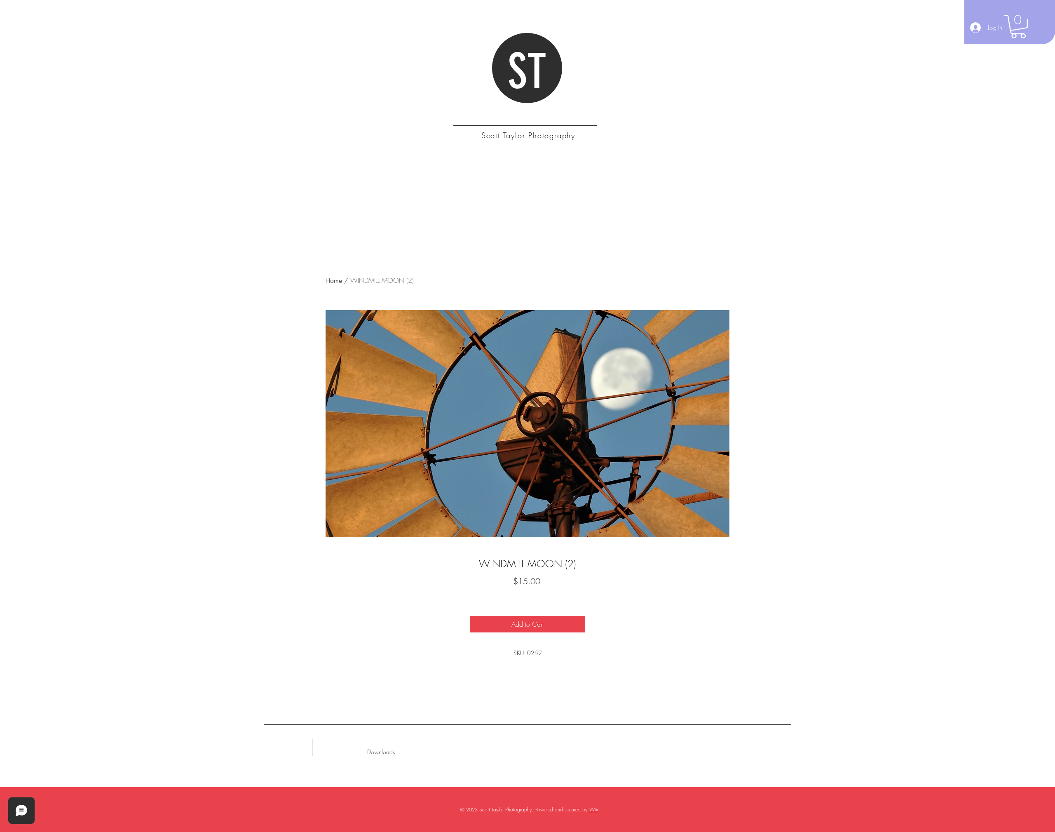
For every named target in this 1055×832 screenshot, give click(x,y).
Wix (593, 809)
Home (334, 280)
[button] (1018, 26)
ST (527, 71)
